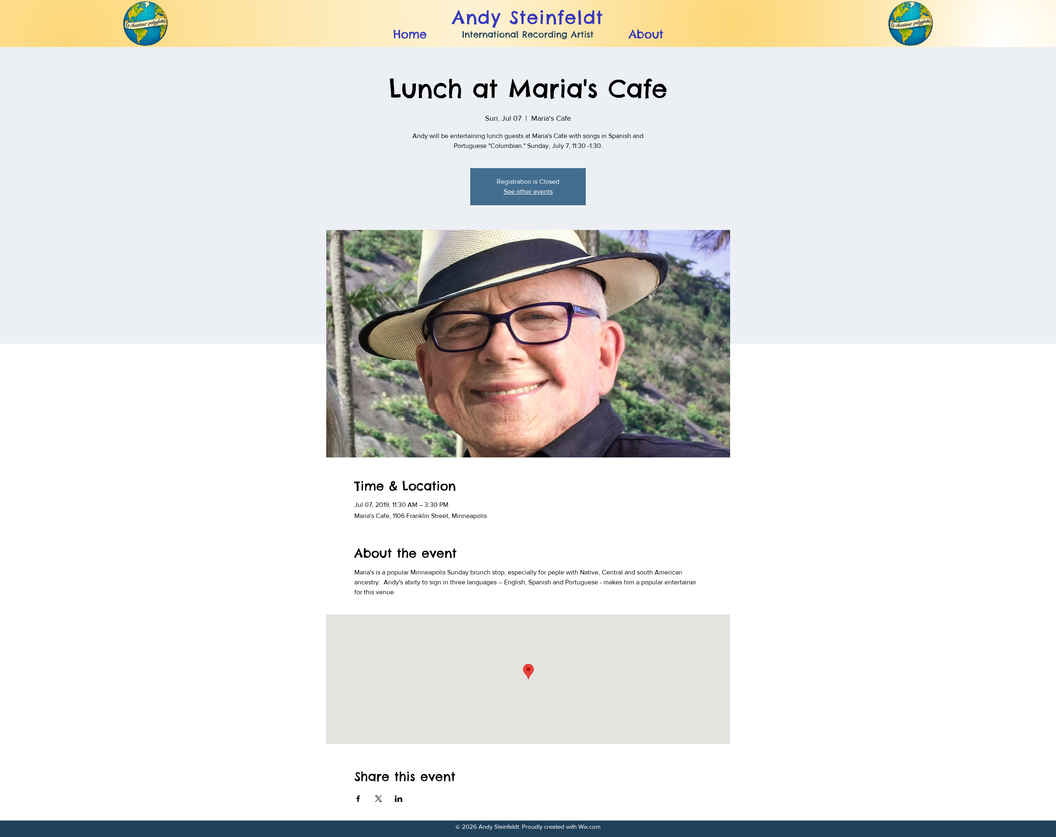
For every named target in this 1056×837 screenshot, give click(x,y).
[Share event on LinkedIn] (399, 798)
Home (410, 34)
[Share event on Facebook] (358, 798)
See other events (528, 191)
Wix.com (589, 826)
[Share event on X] (378, 798)
